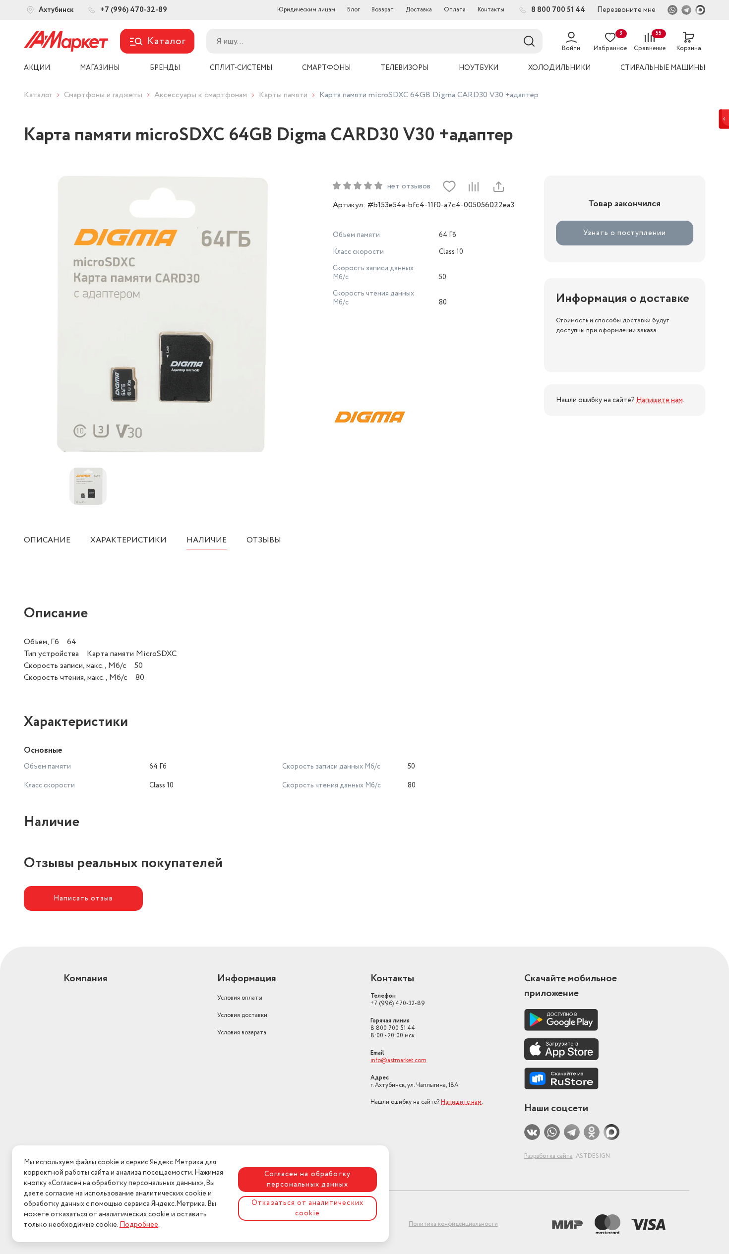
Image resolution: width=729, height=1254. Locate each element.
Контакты (491, 9)
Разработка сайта (548, 1156)
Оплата (455, 9)
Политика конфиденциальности (453, 1224)
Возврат (382, 9)
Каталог (38, 95)
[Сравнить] (474, 186)
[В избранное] (449, 186)
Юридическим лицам (306, 9)
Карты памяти (283, 95)
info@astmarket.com (398, 1060)
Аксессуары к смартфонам (200, 95)
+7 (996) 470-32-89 (397, 999)
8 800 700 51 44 (392, 1028)
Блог (353, 9)
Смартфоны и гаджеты (103, 95)
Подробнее (139, 1225)
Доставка (419, 9)
